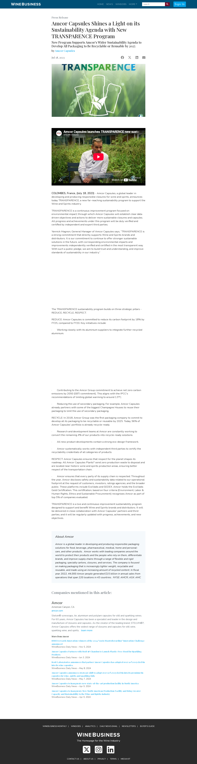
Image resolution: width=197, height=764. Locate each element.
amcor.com (57, 610)
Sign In (180, 4)
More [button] (132, 4)
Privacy (102, 759)
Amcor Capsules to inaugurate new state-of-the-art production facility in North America (95, 683)
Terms (113, 759)
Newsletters (129, 726)
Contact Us (73, 759)
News (109, 4)
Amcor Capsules (65, 50)
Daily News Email (109, 726)
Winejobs (121, 4)
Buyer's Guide (147, 726)
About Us (88, 759)
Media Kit (125, 759)
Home (100, 4)
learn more (86, 630)
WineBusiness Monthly (55, 726)
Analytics (90, 726)
